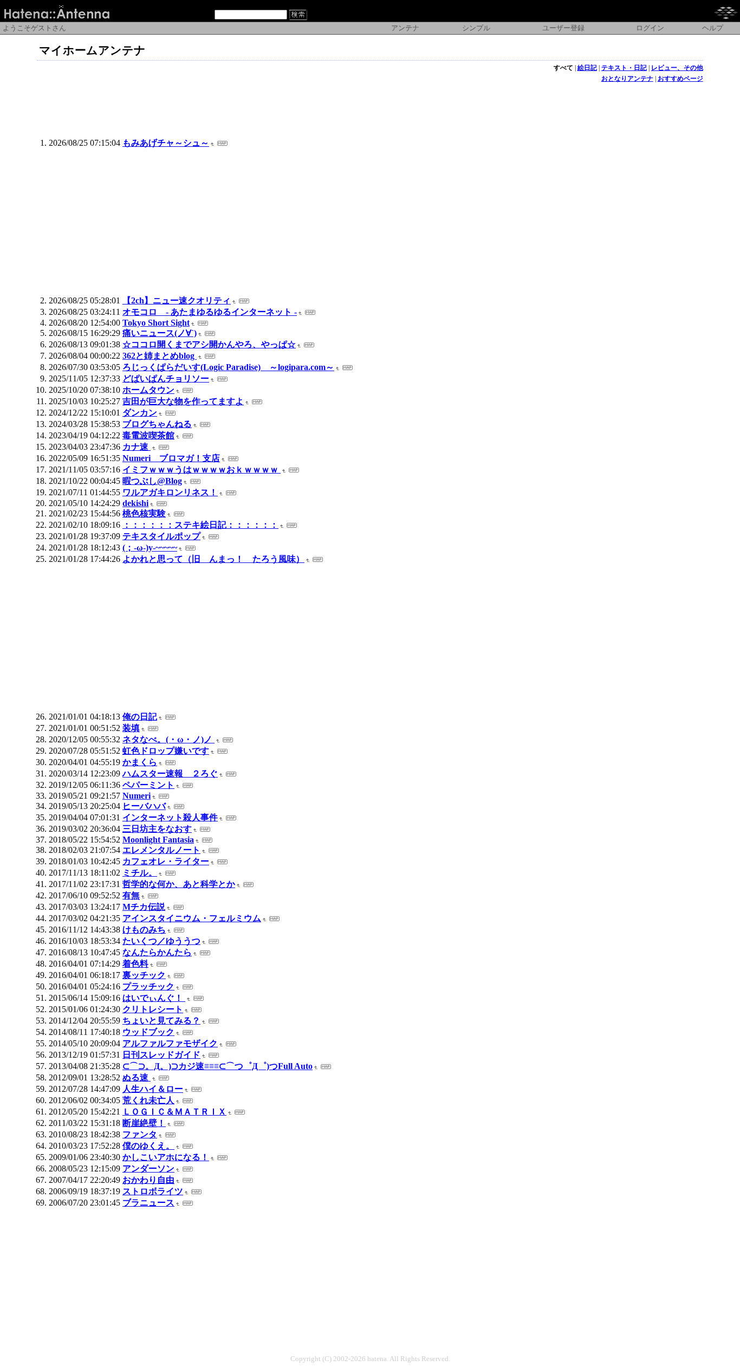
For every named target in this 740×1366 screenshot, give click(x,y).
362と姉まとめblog (159, 355)
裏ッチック (144, 975)
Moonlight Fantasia (158, 839)
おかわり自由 (148, 1179)
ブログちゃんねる (157, 424)
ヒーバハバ (144, 806)
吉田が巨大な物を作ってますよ (183, 401)
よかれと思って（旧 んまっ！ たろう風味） (213, 559)
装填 (131, 728)
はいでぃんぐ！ (153, 997)
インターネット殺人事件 (170, 817)
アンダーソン (148, 1168)
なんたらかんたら (157, 952)
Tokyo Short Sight (156, 322)
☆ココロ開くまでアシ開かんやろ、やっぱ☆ (209, 344)
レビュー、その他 (677, 68)
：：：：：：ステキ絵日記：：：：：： (200, 524)
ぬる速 (136, 1077)
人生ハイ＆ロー (152, 1088)
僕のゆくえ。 (148, 1145)
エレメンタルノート (161, 849)
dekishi (135, 503)
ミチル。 (139, 872)
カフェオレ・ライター (165, 861)
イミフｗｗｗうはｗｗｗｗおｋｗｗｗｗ (201, 469)
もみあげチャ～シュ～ (165, 142)
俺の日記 (139, 716)
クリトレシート (152, 1009)
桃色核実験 (144, 513)
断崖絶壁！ (144, 1123)
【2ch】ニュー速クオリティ (176, 300)
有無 (131, 895)
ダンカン (139, 412)
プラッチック (148, 986)
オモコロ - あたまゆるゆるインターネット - (209, 311)
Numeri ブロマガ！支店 (171, 458)
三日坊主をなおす (157, 828)
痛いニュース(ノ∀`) (159, 333)
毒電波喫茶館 (148, 435)
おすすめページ (680, 78)
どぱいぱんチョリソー (165, 378)
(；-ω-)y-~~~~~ (149, 547)
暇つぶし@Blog (152, 480)
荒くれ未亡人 (148, 1100)
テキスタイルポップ (161, 536)
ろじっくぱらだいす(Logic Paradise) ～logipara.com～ (228, 367)
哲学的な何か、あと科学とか (178, 884)
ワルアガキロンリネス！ (170, 492)
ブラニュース (148, 1202)
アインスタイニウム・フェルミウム (191, 918)
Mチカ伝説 (143, 906)
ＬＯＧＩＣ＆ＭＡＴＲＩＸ (174, 1111)
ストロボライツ (152, 1191)
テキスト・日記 (624, 68)
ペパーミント (148, 784)
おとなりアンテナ (627, 78)
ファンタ (139, 1134)
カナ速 (136, 446)
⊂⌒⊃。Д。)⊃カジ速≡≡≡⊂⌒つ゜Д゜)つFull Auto (217, 1066)
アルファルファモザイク (170, 1043)
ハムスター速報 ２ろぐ (170, 773)
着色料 (135, 963)
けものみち (144, 929)
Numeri (136, 795)
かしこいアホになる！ (165, 1157)
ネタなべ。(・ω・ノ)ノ (168, 739)
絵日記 (587, 68)
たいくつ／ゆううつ (161, 941)
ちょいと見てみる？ (161, 1020)
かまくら (139, 762)
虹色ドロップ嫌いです (165, 750)
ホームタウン (148, 389)
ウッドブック (148, 1032)
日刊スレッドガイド (161, 1054)
